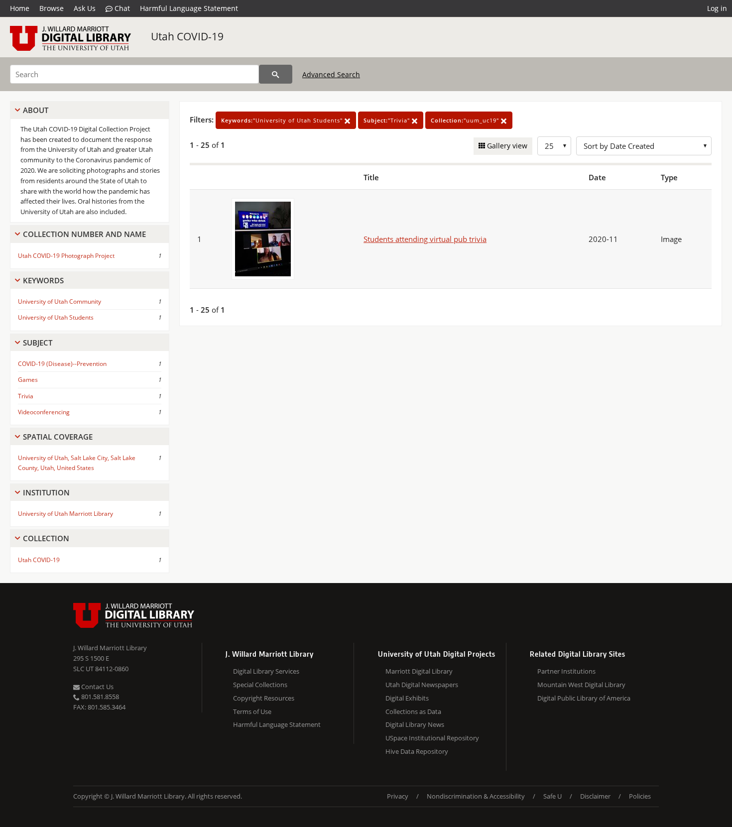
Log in (717, 8)
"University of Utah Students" (283, 120)
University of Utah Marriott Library (65, 513)
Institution (46, 492)
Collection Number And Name (84, 234)
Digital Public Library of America (583, 698)
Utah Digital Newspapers (421, 684)
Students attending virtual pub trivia (425, 239)
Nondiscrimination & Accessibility (476, 796)
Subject (37, 343)
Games (28, 379)
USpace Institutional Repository (432, 737)
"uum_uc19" (466, 120)
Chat (121, 8)
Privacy (397, 796)
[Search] (275, 74)
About (35, 110)
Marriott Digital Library (419, 671)
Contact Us (97, 686)
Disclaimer (595, 796)
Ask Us (85, 8)
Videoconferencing (44, 412)
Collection (46, 538)
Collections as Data (413, 711)
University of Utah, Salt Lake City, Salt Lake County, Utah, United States (76, 463)
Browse (51, 8)
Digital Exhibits (407, 698)
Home (19, 8)
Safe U (552, 796)
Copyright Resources (263, 698)
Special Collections (260, 684)
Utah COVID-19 (187, 36)
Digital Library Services (266, 671)
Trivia (25, 396)
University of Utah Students (56, 317)
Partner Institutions (566, 671)
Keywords (43, 280)
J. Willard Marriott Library (110, 647)
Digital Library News (414, 724)
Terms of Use (252, 711)
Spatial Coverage (58, 437)
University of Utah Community (59, 301)
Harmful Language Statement (189, 8)
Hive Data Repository (416, 751)
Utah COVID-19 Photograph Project (66, 255)
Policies (640, 796)
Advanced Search (331, 74)
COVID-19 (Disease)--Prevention (62, 363)
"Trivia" (388, 120)
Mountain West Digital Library (581, 684)
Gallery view (506, 145)
